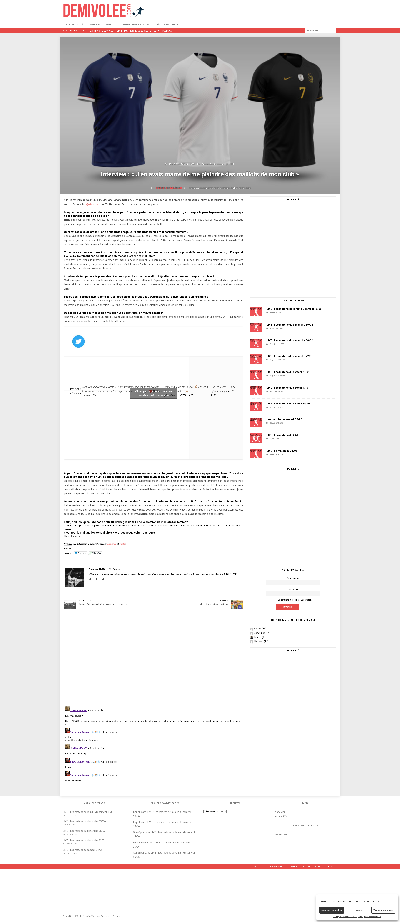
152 (292, 391)
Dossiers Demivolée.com (135, 24)
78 (291, 439)
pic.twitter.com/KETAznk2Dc (179, 395)
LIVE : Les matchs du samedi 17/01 (288, 387)
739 (291, 344)
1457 (291, 454)
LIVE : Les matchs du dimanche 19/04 (290, 324)
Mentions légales (275, 866)
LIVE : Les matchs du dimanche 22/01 (290, 356)
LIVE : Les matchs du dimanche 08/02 (290, 340)
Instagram (112, 544)
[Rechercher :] (320, 30)
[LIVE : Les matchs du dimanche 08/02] (256, 343)
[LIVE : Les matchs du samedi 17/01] (256, 390)
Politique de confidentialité (345, 916)
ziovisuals (94, 204)
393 (232, 164)
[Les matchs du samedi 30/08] (256, 422)
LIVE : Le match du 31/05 (282, 450)
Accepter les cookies (331, 910)
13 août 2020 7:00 (177, 164)
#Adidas (74, 389)
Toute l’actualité (73, 24)
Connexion (279, 812)
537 (290, 328)
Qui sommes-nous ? (311, 866)
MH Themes (115, 916)
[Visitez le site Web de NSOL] (90, 579)
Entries (280, 816)
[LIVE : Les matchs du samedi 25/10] (256, 406)
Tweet (67, 553)
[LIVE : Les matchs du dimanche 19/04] (256, 327)
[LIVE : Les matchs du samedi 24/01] (256, 375)
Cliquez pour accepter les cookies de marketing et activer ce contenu (153, 393)
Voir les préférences (383, 910)
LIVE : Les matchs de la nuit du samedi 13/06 (294, 308)
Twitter (122, 544)
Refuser (358, 910)
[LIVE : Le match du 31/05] (256, 453)
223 (292, 360)
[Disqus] (153, 660)
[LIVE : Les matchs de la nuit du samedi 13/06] (256, 311)
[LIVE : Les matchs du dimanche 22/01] (256, 359)
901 (290, 312)
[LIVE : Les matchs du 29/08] (256, 438)
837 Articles (114, 569)
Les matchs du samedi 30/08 (284, 419)
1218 (291, 423)
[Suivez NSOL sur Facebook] (96, 579)
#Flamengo (76, 393)
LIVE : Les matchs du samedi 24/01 (288, 371)
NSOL (192, 164)
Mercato (110, 24)
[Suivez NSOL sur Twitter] (102, 579)
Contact (293, 866)
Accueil (257, 866)
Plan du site (331, 866)
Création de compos (166, 24)
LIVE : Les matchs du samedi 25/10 (288, 403)
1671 (293, 407)
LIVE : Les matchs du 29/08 (283, 435)
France (93, 24)
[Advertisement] (280, 10)
